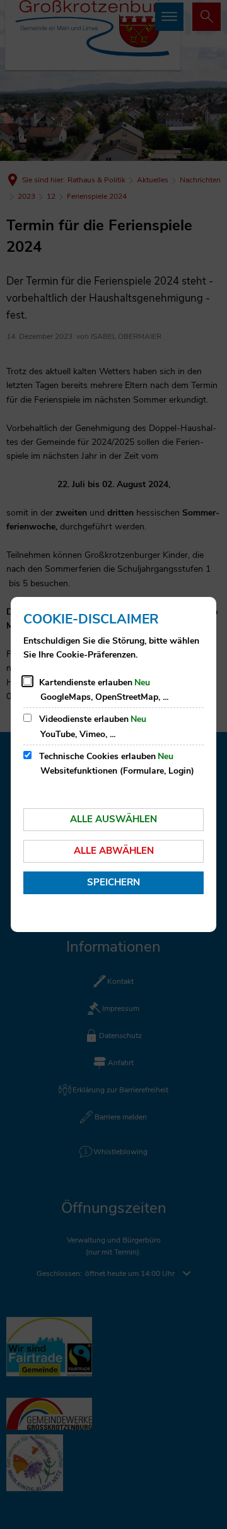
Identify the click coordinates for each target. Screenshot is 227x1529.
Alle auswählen (113, 819)
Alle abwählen (114, 850)
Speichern (113, 882)
